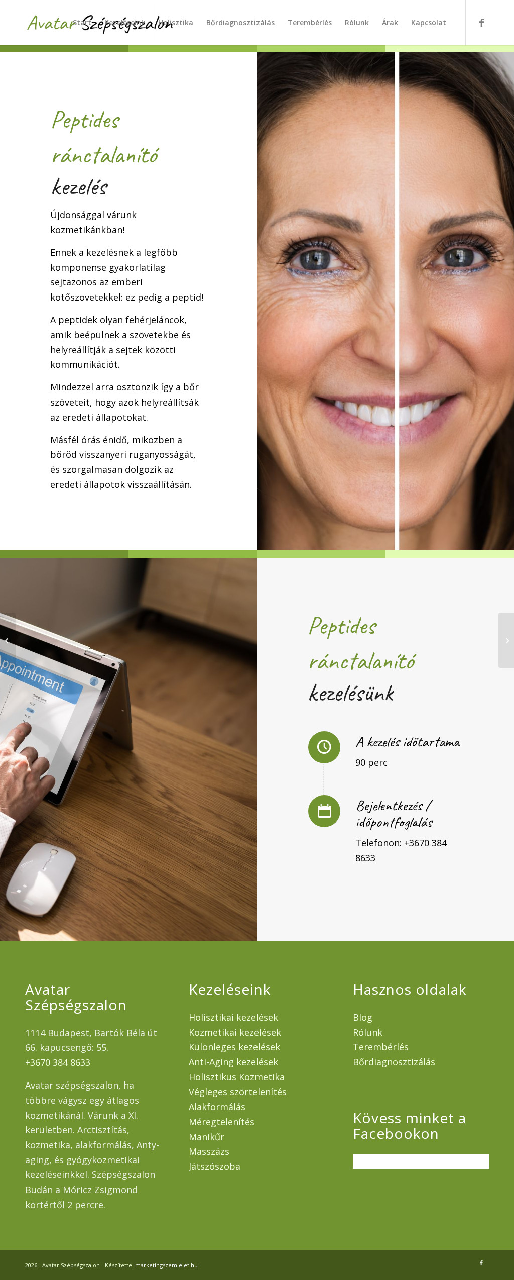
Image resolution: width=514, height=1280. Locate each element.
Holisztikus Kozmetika (237, 1077)
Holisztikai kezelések (233, 1017)
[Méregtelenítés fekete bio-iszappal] (8, 640)
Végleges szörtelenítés (238, 1092)
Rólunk (367, 1032)
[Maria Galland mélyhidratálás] (506, 640)
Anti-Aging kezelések (233, 1062)
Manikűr (206, 1137)
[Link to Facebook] (481, 22)
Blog (362, 1017)
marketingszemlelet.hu (166, 1265)
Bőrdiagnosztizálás (394, 1062)
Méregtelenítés (221, 1122)
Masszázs (209, 1151)
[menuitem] (82, 22)
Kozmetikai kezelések (235, 1032)
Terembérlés (381, 1047)
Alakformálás (217, 1107)
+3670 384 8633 (57, 1062)
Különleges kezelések (234, 1047)
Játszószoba (214, 1166)
